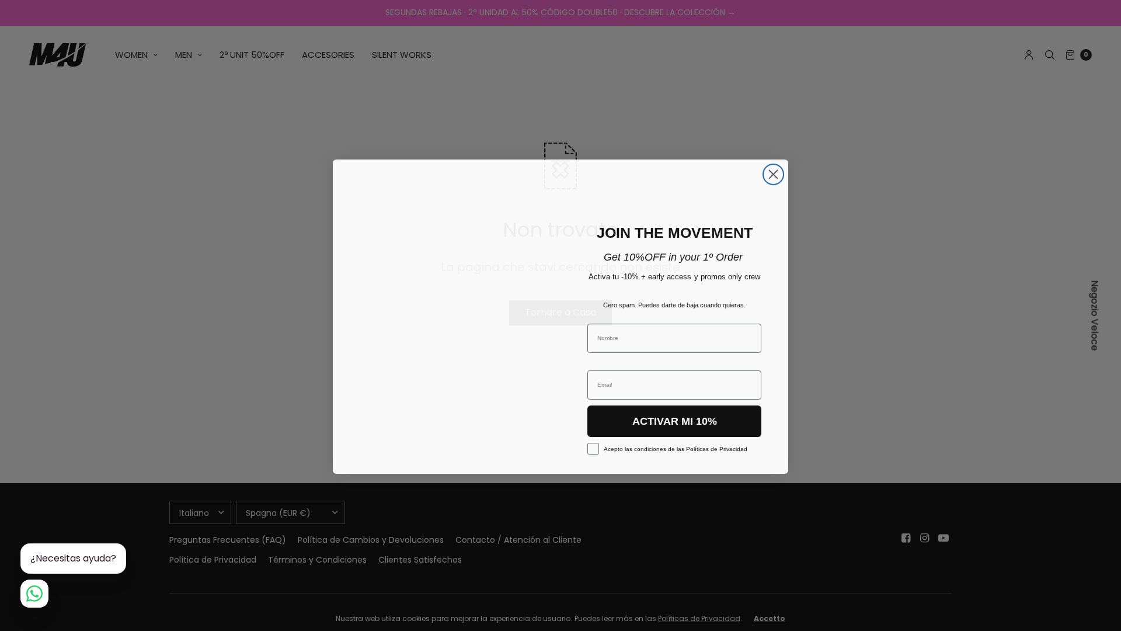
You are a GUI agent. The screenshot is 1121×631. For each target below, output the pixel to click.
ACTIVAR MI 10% (674, 420)
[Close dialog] (773, 173)
